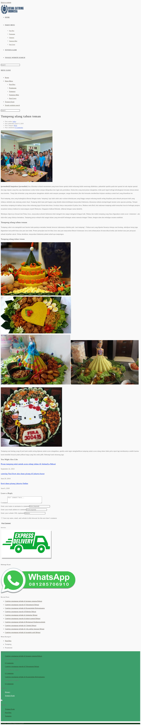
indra (14, 121)
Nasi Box (12, 84)
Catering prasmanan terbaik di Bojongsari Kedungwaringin (25, 622)
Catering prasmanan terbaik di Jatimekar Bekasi (21, 615)
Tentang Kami (9, 102)
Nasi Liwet (12, 98)
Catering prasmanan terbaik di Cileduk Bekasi (20, 625)
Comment (4, 503)
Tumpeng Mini (14, 95)
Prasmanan (12, 88)
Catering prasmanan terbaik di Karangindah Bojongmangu (25, 608)
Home (7, 77)
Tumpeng (12, 91)
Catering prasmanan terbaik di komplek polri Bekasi (22, 632)
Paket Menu (9, 81)
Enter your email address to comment (13, 509)
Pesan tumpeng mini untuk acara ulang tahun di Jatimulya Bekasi (28, 464)
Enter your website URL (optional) (13, 513)
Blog (15, 125)
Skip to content (6, 2)
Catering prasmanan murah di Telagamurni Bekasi (22, 605)
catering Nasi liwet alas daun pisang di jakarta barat (22, 474)
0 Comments (19, 127)
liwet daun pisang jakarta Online (14, 483)
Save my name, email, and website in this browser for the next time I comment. (30, 518)
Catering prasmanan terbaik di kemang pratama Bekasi (23, 601)
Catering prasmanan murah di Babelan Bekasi (20, 611)
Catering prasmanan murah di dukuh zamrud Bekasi (22, 618)
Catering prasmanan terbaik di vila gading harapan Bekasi (24, 629)
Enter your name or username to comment (15, 506)
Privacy (7, 692)
